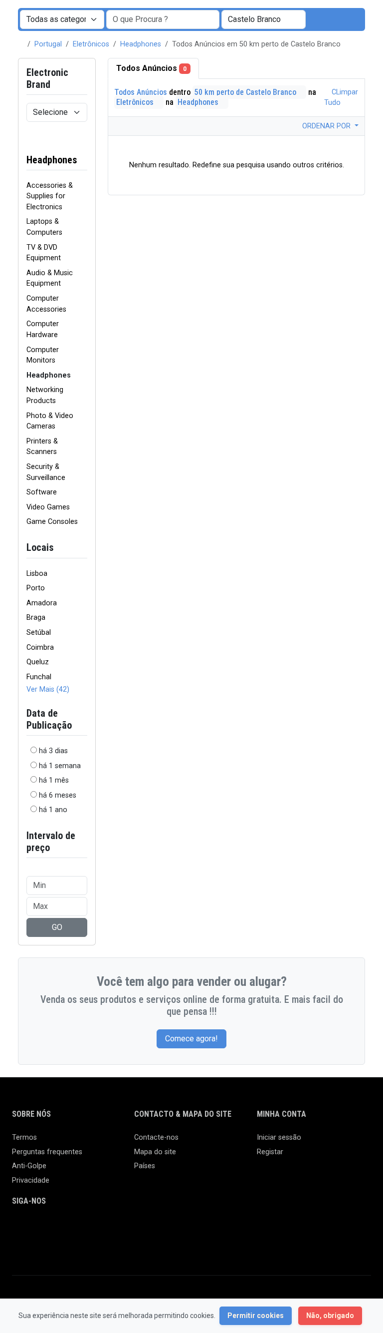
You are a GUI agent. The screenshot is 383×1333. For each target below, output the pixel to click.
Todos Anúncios (151, 68)
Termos (24, 1137)
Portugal (48, 44)
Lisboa (36, 573)
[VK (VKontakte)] (18, 1246)
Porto (35, 588)
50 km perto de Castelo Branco (246, 92)
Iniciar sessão (279, 1137)
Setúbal (38, 632)
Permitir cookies (255, 1316)
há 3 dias (53, 751)
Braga (35, 617)
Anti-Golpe (29, 1166)
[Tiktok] (90, 1229)
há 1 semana (60, 766)
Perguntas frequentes (47, 1152)
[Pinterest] (76, 1229)
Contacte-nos (156, 1137)
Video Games (48, 507)
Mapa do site (155, 1152)
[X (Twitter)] (32, 1229)
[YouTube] (105, 1229)
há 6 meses (57, 795)
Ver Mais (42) (47, 689)
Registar (270, 1152)
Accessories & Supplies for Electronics (49, 196)
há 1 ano (53, 810)
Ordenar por (327, 126)
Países (144, 1166)
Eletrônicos (91, 44)
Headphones (140, 44)
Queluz (37, 662)
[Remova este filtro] (83, 154)
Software (41, 492)
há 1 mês (54, 780)
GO (57, 927)
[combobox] (263, 19)
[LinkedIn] (61, 1229)
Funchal (38, 677)
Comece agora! (191, 1038)
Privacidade (30, 1180)
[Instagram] (47, 1229)
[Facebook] (18, 1229)
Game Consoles (52, 521)
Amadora (41, 603)
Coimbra (40, 647)
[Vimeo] (119, 1229)
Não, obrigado (330, 1316)
